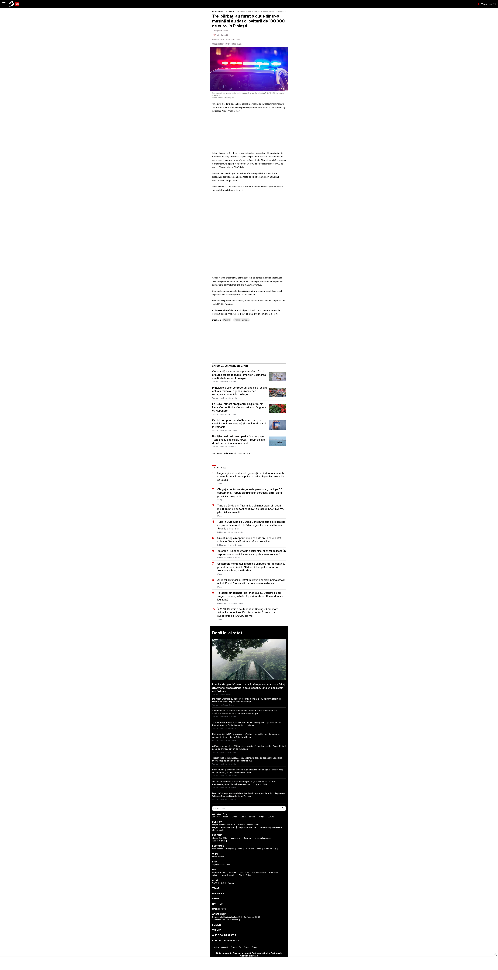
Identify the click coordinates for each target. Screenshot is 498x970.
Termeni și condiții (242, 953)
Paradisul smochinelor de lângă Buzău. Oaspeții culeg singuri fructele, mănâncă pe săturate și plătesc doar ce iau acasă (250, 596)
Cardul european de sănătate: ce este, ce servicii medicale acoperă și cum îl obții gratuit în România (239, 423)
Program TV (236, 947)
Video (484, 4)
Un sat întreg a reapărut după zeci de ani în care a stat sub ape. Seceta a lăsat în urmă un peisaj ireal (249, 539)
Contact (255, 947)
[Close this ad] (496, 955)
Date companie (224, 953)
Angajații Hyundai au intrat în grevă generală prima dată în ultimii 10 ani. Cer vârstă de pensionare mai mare (251, 581)
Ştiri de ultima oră (220, 947)
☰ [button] (4, 3)
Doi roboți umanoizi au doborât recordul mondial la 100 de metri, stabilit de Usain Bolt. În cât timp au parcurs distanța (246, 700)
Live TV (492, 4)
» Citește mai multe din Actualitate (231, 453)
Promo (246, 947)
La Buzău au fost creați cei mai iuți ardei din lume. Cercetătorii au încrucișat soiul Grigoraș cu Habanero (239, 407)
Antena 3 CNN (217, 11)
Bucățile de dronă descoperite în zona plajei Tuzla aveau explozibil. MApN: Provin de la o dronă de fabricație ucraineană (238, 440)
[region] (249, 964)
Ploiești (226, 320)
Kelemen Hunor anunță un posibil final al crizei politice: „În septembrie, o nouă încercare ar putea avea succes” (251, 552)
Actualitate (230, 11)
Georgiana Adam (220, 30)
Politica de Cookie (261, 953)
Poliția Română (241, 320)
